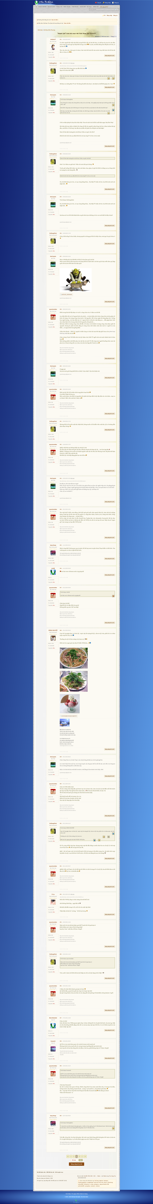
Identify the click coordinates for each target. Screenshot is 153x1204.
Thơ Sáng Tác (112, 1176)
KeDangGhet (53, 63)
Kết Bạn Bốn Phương (49, 30)
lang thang (53, 545)
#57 (60, 1017)
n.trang (91, 1184)
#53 (60, 894)
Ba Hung (97, 1180)
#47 (60, 587)
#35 (60, 196)
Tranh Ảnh (83, 6)
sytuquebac (87, 1186)
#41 (60, 421)
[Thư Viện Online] (45, 3)
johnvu (105, 1182)
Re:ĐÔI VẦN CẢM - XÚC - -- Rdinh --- (92, 1176)
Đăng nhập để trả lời (109, 55)
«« (67, 1156)
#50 (60, 783)
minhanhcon (86, 1184)
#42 (60, 444)
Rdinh (105, 1176)
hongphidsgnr (90, 1182)
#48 (60, 630)
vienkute (98, 1186)
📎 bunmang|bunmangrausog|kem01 (69, 716)
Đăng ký (115, 15)
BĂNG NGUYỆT (53, 630)
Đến (81, 1160)
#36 (60, 233)
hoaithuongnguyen (82, 1182)
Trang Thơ (59, 6)
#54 (60, 922)
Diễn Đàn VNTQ (104, 6)
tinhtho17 (53, 39)
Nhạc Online (67, 6)
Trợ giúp (74, 1193)
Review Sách (51, 6)
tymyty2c (93, 1186)
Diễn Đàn (40, 30)
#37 (60, 256)
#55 (60, 954)
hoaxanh (53, 1041)
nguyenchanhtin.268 (104, 1184)
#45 (60, 545)
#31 (60, 39)
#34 (60, 153)
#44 (60, 509)
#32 (60, 63)
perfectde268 (81, 1186)
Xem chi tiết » (54, 19)
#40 (60, 389)
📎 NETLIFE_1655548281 (66, 294)
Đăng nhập (109, 15)
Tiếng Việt (96, 6)
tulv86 (53, 568)
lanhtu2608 (80, 1184)
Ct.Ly (53, 894)
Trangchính (36, 6)
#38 (60, 309)
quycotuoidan (53, 309)
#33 (60, 94)
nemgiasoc (96, 1184)
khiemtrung (110, 1182)
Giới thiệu (68, 1193)
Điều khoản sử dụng (82, 1193)
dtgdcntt (101, 1180)
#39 (60, 366)
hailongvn (106, 1180)
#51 (60, 823)
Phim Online (75, 6)
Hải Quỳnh (53, 95)
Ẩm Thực (89, 6)
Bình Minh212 (53, 1018)
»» (85, 1156)
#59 (60, 1065)
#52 (60, 866)
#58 (60, 1041)
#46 (60, 568)
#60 (60, 1115)
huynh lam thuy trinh (98, 1182)
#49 (60, 756)
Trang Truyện (42, 6)
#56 (60, 985)
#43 (60, 478)
